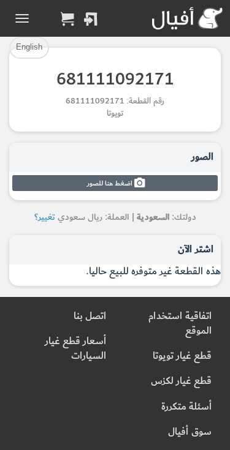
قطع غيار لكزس (181, 381)
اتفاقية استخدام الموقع (180, 323)
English (29, 47)
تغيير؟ (44, 217)
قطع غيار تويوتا (182, 356)
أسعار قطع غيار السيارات (75, 348)
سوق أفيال (190, 432)
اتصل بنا (90, 316)
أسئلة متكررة (186, 407)
